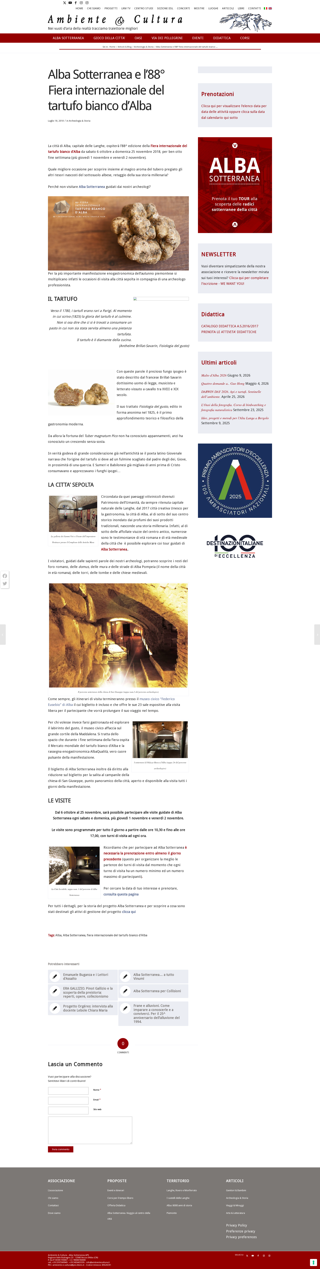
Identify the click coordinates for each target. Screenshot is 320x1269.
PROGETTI (110, 8)
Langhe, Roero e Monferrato (182, 1190)
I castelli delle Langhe (178, 1198)
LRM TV (125, 8)
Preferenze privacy (240, 1231)
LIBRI (241, 8)
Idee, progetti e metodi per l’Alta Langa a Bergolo (235, 418)
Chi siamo (53, 1198)
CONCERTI (183, 8)
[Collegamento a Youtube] (70, 3)
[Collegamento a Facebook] (75, 3)
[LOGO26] (160, 22)
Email (97, 1099)
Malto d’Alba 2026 (213, 375)
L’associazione (55, 1190)
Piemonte (172, 1213)
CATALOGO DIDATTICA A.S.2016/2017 (229, 326)
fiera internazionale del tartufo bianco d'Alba (117, 935)
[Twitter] (5, 583)
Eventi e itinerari (115, 1190)
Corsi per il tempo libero (120, 1198)
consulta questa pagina (121, 894)
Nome (97, 1089)
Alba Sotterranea (92, 187)
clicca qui (129, 912)
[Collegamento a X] (64, 3)
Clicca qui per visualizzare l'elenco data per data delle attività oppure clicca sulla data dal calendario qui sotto (234, 112)
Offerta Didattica (116, 1205)
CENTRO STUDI (143, 8)
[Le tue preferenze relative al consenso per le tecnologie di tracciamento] (313, 1262)
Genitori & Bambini (236, 1190)
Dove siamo (54, 1213)
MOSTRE (199, 8)
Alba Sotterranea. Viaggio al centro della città (128, 1216)
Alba (58, 935)
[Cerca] (268, 51)
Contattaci (53, 1205)
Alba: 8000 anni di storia (179, 1205)
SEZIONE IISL (165, 8)
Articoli (228, 8)
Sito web (97, 1109)
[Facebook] (5, 576)
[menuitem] (79, 8)
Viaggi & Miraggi (235, 1205)
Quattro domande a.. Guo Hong (222, 383)
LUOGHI (213, 8)
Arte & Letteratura (235, 1213)
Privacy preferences (241, 1237)
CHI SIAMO (94, 8)
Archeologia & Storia (79, 121)
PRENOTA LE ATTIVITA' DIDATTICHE (228, 332)
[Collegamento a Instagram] (81, 3)
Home (79, 8)
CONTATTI (254, 8)
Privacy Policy (236, 1225)
